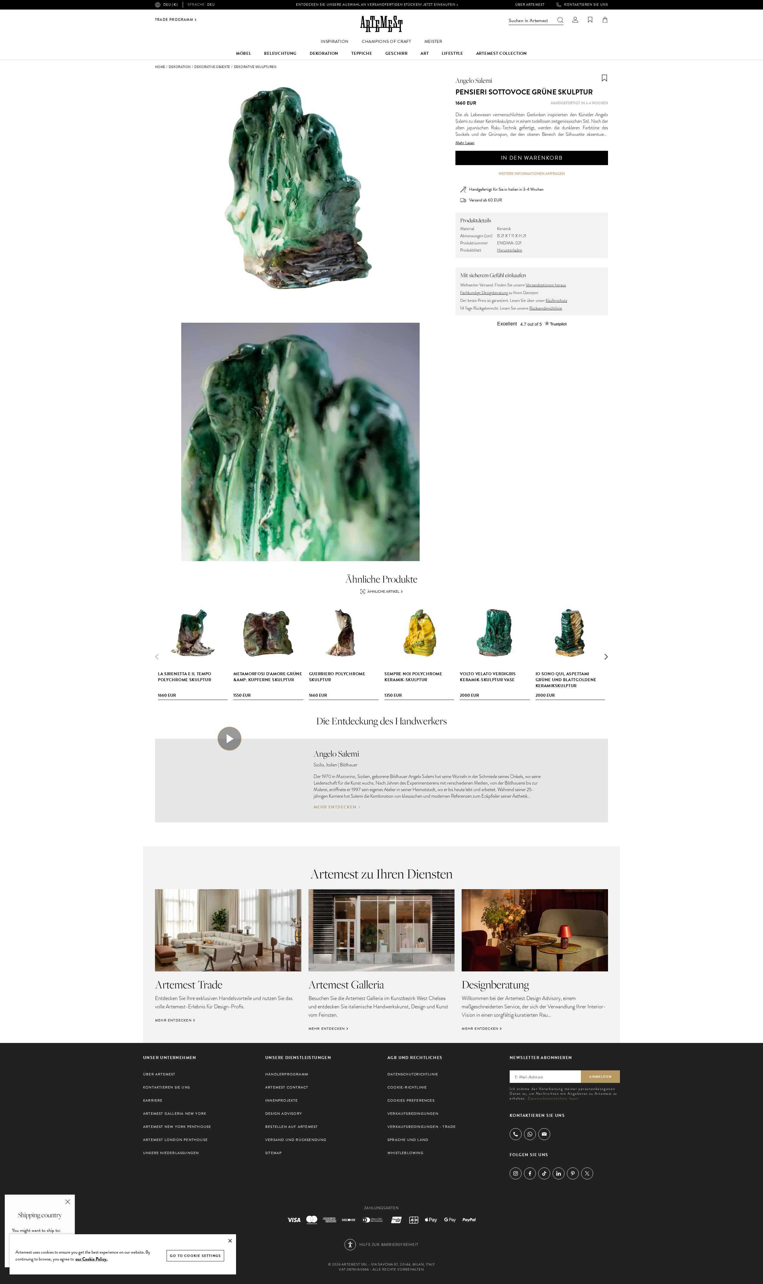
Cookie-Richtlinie (407, 1087)
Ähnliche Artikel (383, 591)
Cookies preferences (411, 1100)
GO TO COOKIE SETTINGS (195, 1255)
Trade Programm (174, 19)
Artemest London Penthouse (175, 1139)
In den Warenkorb (532, 158)
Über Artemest (530, 4)
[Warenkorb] (605, 20)
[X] (587, 1173)
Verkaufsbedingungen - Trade (421, 1126)
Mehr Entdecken (335, 807)
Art (425, 53)
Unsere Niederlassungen (171, 1153)
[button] (606, 656)
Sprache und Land (407, 1139)
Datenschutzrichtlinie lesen (553, 1098)
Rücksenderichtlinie (545, 308)
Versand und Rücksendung (296, 1139)
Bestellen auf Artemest (291, 1126)
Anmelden (600, 1076)
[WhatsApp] (530, 1134)
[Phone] (515, 1134)
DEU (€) (170, 4)
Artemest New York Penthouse (177, 1126)
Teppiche (361, 53)
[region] (123, 1254)
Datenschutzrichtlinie (412, 1074)
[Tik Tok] (544, 1173)
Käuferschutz (556, 300)
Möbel (243, 53)
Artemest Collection (501, 53)
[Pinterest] (573, 1173)
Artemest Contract (286, 1087)
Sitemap (273, 1153)
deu (201, 4)
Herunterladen (509, 250)
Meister (433, 41)
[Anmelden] (575, 20)
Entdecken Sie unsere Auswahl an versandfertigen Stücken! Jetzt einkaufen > (377, 4)
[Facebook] (530, 1173)
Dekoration (324, 53)
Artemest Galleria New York (174, 1113)
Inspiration (335, 41)
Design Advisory (283, 1113)
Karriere (153, 1100)
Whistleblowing (405, 1153)
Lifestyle (452, 53)
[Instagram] (515, 1173)
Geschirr (396, 53)
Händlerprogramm (286, 1074)
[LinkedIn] (558, 1173)
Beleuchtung (280, 53)
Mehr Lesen (464, 143)
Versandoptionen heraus (546, 285)
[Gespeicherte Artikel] (590, 20)
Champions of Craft (386, 41)
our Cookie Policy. (91, 1259)
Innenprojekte (281, 1100)
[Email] (544, 1134)
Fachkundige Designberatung (484, 293)
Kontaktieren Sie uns (586, 4)
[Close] (230, 1241)
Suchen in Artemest (528, 20)
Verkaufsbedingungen (412, 1113)
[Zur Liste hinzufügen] (604, 78)
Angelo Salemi (473, 80)
